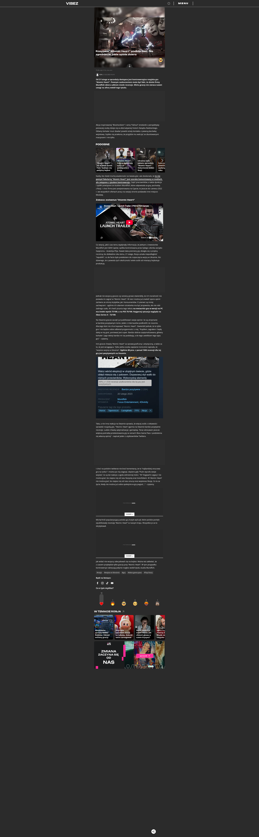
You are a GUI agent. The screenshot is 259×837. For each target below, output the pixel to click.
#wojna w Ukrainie (111, 572)
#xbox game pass (135, 572)
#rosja (99, 572)
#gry (123, 572)
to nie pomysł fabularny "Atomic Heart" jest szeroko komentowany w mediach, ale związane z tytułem (129, 179)
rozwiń (128, 514)
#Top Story (148, 572)
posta (133, 503)
